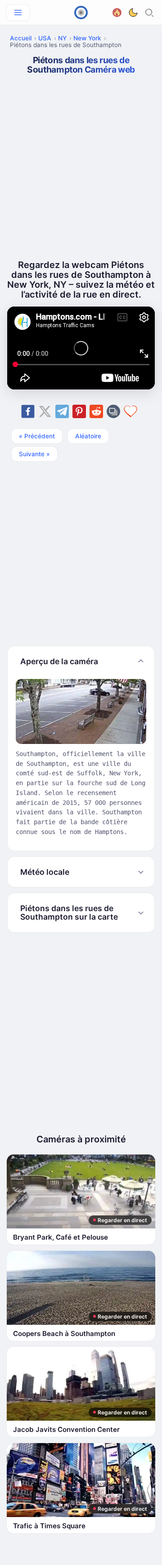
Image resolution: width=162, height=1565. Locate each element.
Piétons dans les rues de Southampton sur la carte (69, 912)
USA (44, 38)
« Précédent (37, 436)
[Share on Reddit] (96, 411)
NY (62, 38)
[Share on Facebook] (28, 411)
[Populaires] (117, 11)
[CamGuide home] (81, 12)
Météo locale (44, 872)
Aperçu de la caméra (59, 661)
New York (87, 38)
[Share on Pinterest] (79, 411)
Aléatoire (88, 436)
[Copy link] (113, 411)
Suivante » (34, 454)
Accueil (21, 38)
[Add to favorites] (130, 411)
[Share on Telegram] (62, 411)
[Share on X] (45, 411)
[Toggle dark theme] (133, 12)
